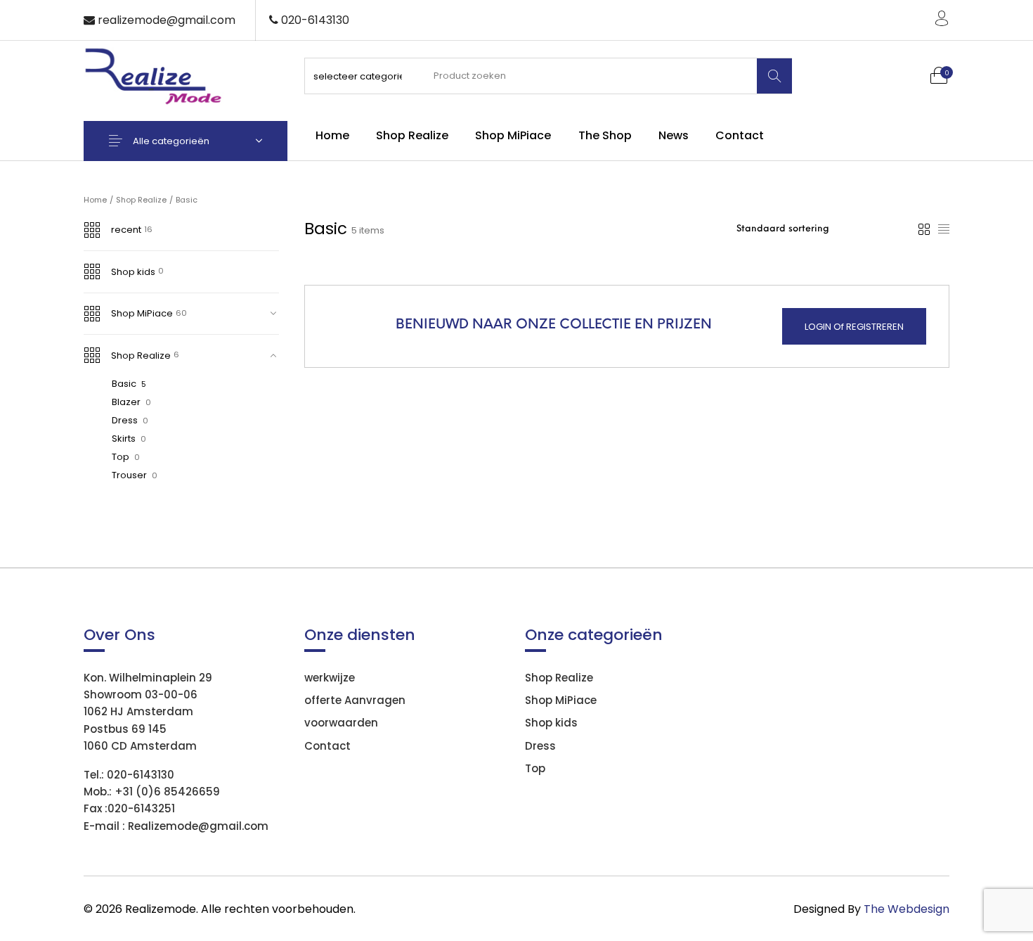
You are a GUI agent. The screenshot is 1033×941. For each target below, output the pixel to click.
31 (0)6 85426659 (171, 791)
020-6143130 (140, 774)
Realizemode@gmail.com (198, 826)
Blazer (126, 402)
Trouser (129, 475)
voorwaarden (341, 722)
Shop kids (133, 272)
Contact (327, 745)
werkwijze (329, 677)
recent (126, 229)
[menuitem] (331, 135)
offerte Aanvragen (354, 700)
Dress (125, 420)
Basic (124, 383)
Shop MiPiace (142, 313)
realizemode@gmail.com (166, 20)
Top (120, 456)
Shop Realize (141, 199)
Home (95, 199)
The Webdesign (906, 909)
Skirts (124, 438)
